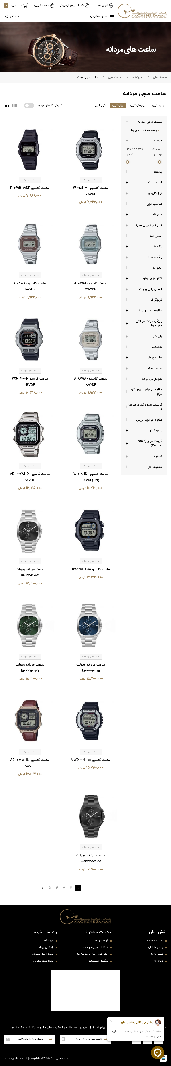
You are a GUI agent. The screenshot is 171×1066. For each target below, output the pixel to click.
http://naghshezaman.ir (16, 1058)
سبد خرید (14, 5)
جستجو (14, 16)
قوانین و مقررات (98, 940)
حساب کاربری (41, 5)
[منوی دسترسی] (110, 17)
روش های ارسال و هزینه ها (92, 954)
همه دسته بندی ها (144, 130)
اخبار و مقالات (155, 940)
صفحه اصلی (160, 77)
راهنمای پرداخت (44, 947)
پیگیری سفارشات (98, 961)
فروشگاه (137, 77)
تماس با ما (157, 954)
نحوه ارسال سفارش (42, 954)
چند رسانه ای (155, 947)
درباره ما (158, 961)
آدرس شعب (101, 5)
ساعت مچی (115, 77)
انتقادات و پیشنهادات (95, 947)
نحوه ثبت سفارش (43, 961)
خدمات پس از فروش (72, 5)
